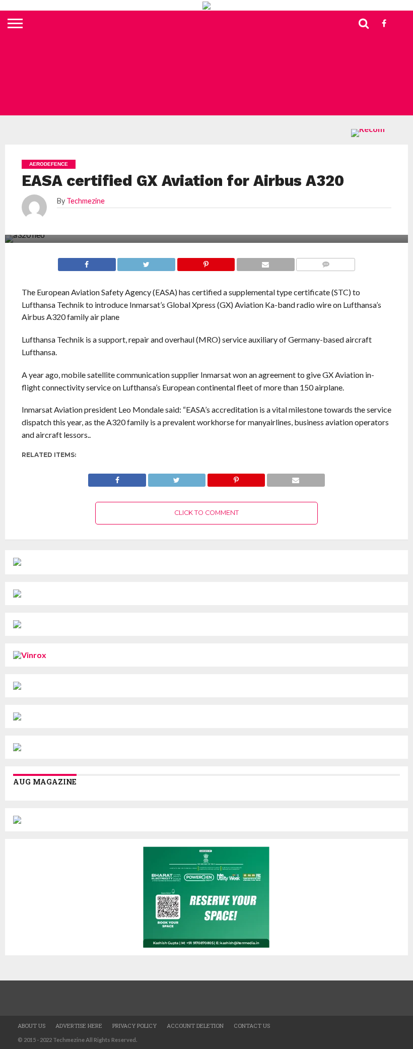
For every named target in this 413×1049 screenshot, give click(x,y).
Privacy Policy (134, 1025)
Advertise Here (78, 1025)
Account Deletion (195, 1025)
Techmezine (85, 200)
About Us (31, 1025)
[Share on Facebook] (117, 477)
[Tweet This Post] (176, 477)
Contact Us (252, 1025)
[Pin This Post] (236, 477)
